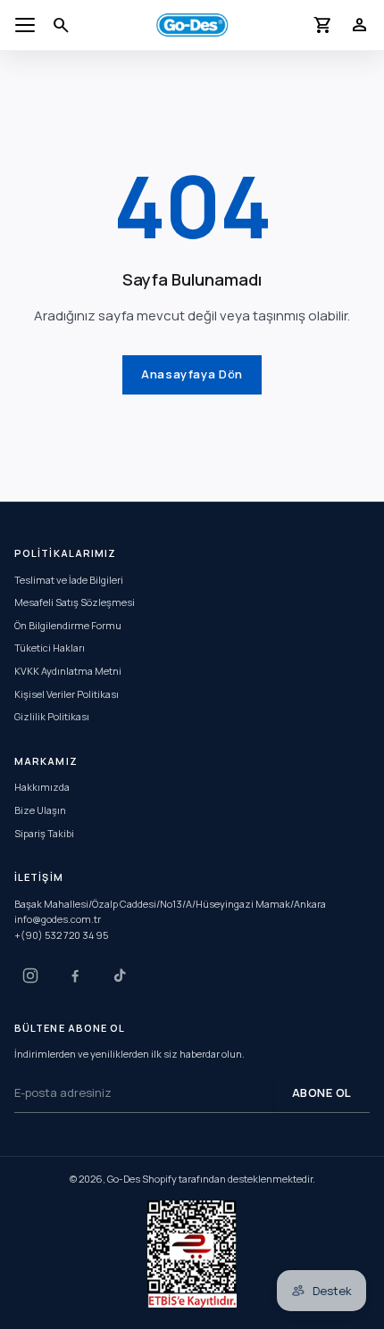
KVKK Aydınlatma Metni (67, 670)
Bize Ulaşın (40, 810)
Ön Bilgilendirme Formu (67, 625)
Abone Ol (322, 1092)
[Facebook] (75, 975)
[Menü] (25, 25)
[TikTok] (120, 975)
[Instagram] (30, 975)
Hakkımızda (42, 786)
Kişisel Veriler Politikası (66, 693)
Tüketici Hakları (49, 647)
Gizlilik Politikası (51, 716)
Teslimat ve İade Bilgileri (68, 579)
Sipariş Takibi (44, 832)
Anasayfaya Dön (192, 374)
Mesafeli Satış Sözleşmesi (74, 602)
